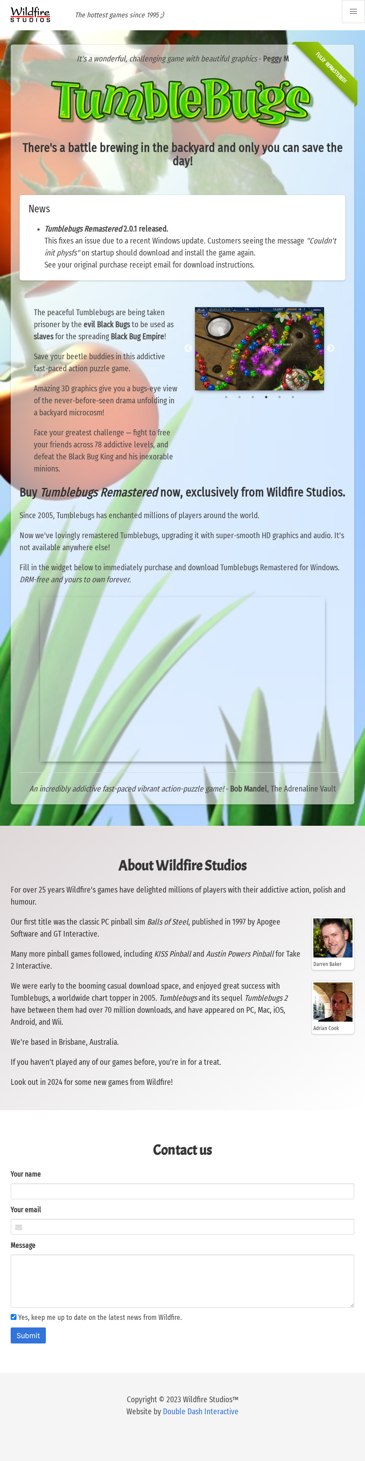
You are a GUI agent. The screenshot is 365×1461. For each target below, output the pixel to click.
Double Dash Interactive (201, 1412)
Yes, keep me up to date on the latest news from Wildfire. (99, 1317)
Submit (28, 1335)
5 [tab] (279, 397)
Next (330, 348)
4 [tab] (266, 397)
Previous (188, 348)
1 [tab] (226, 397)
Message (23, 1245)
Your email (26, 1209)
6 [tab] (292, 397)
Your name (26, 1174)
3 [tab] (252, 397)
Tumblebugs (30, 998)
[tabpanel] (259, 348)
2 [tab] (239, 397)
